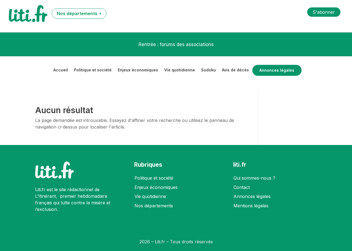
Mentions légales (250, 205)
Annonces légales (276, 70)
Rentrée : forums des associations (176, 44)
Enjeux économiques (138, 70)
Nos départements (153, 205)
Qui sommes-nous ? (254, 178)
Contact (241, 187)
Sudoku (208, 70)
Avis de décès (235, 70)
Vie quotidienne (179, 70)
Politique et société (93, 70)
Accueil (60, 70)
